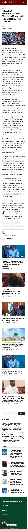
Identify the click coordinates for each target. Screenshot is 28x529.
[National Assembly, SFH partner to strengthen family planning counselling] (13, 334)
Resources (4, 510)
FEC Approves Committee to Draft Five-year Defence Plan (11, 441)
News (3, 8)
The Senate (19, 342)
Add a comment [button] (9, 238)
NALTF (17, 225)
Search (4, 408)
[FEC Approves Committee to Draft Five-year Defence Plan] (13, 361)
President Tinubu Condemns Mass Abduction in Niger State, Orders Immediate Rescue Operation (11, 425)
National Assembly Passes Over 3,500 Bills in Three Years (13, 433)
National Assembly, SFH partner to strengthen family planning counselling (13, 437)
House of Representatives (8, 225)
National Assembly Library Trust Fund (12, 501)
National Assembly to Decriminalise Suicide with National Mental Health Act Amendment (12, 429)
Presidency (7, 259)
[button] (3, 2)
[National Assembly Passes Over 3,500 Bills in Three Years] (13, 309)
